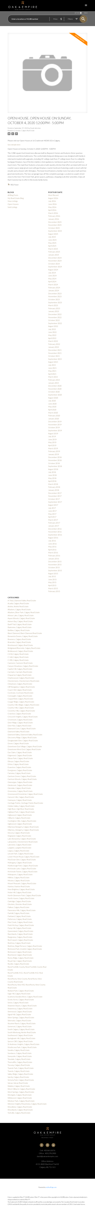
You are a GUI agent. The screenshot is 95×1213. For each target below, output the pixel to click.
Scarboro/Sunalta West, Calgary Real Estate (25, 996)
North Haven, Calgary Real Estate (21, 898)
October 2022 (54, 320)
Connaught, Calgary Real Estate (20, 696)
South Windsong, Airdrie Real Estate (22, 1032)
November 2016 (55, 532)
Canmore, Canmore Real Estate (20, 663)
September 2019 (55, 430)
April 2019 (52, 445)
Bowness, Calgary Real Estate (19, 639)
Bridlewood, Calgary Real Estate (20, 651)
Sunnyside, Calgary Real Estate (20, 1056)
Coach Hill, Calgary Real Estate (20, 690)
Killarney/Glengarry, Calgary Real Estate (23, 827)
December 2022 (55, 314)
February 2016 (54, 555)
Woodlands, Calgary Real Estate (20, 1110)
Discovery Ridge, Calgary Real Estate (22, 737)
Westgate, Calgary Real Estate (20, 1095)
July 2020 (52, 401)
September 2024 (55, 266)
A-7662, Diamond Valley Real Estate (22, 600)
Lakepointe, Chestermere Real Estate (23, 842)
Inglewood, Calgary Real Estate (20, 824)
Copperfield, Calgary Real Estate (20, 699)
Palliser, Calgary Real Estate (18, 907)
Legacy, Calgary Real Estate (18, 851)
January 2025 (53, 255)
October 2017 (54, 499)
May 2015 (52, 582)
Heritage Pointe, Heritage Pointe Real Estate (25, 803)
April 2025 (52, 246)
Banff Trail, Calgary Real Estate (20, 624)
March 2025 (53, 249)
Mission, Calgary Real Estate (19, 880)
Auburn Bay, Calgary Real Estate (20, 621)
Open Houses (13, 204)
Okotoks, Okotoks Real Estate (20, 904)
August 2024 (53, 269)
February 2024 (54, 287)
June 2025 (52, 240)
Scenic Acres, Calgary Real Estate (21, 999)
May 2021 (52, 371)
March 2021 (53, 377)
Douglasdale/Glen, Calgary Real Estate (23, 740)
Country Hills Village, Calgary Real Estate (23, 705)
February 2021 (54, 380)
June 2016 (52, 544)
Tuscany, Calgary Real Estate (19, 1065)
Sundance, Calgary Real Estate (20, 1053)
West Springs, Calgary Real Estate (21, 1092)
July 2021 (52, 365)
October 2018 (54, 463)
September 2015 (55, 570)
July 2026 (52, 201)
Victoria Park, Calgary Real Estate (21, 1080)
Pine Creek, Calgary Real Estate (20, 922)
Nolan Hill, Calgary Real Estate (19, 892)
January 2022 (53, 347)
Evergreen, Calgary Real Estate (20, 770)
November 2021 (55, 353)
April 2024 (52, 281)
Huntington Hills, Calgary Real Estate (22, 821)
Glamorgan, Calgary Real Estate (20, 782)
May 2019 (52, 442)
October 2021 (54, 356)
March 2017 (53, 520)
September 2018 (55, 466)
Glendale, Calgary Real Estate (19, 788)
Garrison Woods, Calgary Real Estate (22, 779)
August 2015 (53, 573)
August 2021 (53, 362)
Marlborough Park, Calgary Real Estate (23, 865)
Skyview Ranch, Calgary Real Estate (22, 1023)
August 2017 (53, 505)
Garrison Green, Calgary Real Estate (22, 776)
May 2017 (52, 514)
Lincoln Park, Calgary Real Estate (20, 853)
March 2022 (53, 341)
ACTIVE (77, 13)
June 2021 (52, 368)
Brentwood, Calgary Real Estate (20, 645)
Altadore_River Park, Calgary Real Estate (24, 612)
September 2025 (55, 231)
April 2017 (52, 517)
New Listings (13, 201)
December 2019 (55, 421)
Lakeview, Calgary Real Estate (19, 845)
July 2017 (52, 508)
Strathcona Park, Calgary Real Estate (22, 1047)
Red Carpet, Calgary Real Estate (20, 940)
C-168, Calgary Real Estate (18, 657)
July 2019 (52, 436)
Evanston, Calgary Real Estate (19, 767)
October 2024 (54, 264)
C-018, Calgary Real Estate (18, 654)
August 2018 (53, 469)
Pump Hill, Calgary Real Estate (19, 928)
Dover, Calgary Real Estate (18, 743)
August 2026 (53, 198)
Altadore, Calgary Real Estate (19, 609)
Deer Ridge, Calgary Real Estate (20, 722)
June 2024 (52, 275)
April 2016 (52, 549)
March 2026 (53, 213)
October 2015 (54, 567)
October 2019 (54, 427)
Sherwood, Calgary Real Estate (20, 1011)
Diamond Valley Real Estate (18, 731)
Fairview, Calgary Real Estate (19, 773)
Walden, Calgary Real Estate (19, 1086)
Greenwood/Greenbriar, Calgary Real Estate (25, 794)
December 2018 (55, 457)
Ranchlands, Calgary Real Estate (20, 934)
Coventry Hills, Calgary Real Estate (21, 711)
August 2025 (53, 234)
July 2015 (52, 576)
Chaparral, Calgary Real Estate (20, 675)
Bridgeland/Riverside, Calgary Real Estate (24, 648)
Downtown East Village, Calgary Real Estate (25, 746)
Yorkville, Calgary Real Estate (19, 1113)
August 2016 (53, 537)
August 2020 (53, 398)
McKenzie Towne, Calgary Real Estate (22, 871)
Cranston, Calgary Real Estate (24, 131)
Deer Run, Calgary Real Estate (19, 725)
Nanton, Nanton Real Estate (19, 886)
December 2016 (55, 529)
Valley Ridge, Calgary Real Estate (20, 1074)
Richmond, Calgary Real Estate (20, 952)
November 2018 (55, 460)
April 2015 (52, 585)
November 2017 (55, 496)
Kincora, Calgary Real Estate (19, 833)
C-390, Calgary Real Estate (18, 660)
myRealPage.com (51, 1187)
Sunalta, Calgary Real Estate (19, 1050)
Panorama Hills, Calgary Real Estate (22, 910)
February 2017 (54, 523)
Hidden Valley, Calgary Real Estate (21, 806)
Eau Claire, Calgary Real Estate (20, 752)
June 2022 (52, 332)
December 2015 (55, 561)
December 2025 (55, 222)
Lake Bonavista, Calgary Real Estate (22, 839)
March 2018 (53, 484)
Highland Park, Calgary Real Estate (21, 812)
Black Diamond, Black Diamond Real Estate (25, 633)
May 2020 (52, 406)
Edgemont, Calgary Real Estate (20, 755)
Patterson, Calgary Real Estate (20, 919)
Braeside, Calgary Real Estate (19, 642)
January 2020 (53, 418)
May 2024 (52, 278)
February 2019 (54, 451)
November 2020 (55, 389)
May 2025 (52, 243)
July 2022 (52, 329)
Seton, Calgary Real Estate (18, 1002)
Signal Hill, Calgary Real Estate (19, 1014)
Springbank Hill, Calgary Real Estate (21, 1038)
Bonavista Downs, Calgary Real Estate (23, 636)
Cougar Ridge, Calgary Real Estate (21, 702)
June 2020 (52, 404)
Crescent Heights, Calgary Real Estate (23, 716)
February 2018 (54, 487)
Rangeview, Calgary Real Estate (20, 937)
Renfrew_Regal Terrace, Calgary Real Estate (25, 946)
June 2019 (52, 439)
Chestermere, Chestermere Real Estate (23, 681)
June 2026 (52, 204)
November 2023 (55, 296)
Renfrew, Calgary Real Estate (19, 943)
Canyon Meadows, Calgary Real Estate (23, 666)
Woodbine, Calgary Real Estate (20, 1107)
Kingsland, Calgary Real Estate (19, 836)
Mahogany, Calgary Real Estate (20, 862)
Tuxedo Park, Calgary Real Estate (21, 1068)
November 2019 (55, 424)
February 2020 (54, 415)
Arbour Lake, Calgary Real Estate (21, 615)
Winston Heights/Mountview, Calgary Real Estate (27, 1104)
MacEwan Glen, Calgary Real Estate (22, 859)
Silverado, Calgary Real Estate (19, 1020)
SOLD (85, 13)
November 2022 (55, 317)
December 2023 (55, 293)
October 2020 (54, 392)
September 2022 (55, 323)
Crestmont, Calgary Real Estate (20, 720)
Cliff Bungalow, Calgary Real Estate (21, 687)
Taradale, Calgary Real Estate (19, 1059)
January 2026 (53, 219)
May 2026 (52, 207)
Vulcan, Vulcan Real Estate (18, 1083)
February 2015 (54, 591)
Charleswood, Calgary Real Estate (21, 678)
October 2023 (54, 299)
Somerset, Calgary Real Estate (20, 1026)
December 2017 (55, 493)
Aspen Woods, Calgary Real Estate (21, 618)
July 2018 (52, 472)
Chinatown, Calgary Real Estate (20, 684)
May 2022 (52, 335)
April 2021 (52, 374)
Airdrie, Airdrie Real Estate (18, 606)
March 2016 (53, 552)
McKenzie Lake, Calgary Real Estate (22, 868)
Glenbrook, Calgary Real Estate (20, 785)
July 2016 (52, 541)
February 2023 (54, 308)
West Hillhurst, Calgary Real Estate (21, 1089)
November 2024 (55, 261)
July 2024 (52, 273)
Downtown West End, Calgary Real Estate (24, 749)
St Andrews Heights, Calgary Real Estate (23, 1044)
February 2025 (54, 252)
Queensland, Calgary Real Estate (20, 931)
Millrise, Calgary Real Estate (18, 877)
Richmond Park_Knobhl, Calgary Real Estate (25, 949)
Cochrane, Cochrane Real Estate (20, 693)
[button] (42, 1145)
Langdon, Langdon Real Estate (19, 848)
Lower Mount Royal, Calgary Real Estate (23, 856)
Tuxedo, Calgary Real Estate (19, 1071)
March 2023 (53, 305)
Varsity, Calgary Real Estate (18, 1077)
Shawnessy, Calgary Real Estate (20, 1008)
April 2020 (52, 409)
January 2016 (53, 558)
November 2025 (55, 225)
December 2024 (55, 258)
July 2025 (52, 237)
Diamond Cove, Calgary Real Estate (22, 728)
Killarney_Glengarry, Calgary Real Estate (23, 830)
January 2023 (53, 311)
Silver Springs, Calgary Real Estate (21, 1017)
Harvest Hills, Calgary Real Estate (21, 797)
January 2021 (53, 383)
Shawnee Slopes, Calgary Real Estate (22, 1005)
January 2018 (53, 490)
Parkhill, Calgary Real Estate (18, 913)
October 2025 (54, 228)
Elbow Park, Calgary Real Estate (20, 758)
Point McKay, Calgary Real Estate (21, 925)
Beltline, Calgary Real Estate (19, 630)
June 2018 (52, 475)
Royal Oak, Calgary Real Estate (20, 961)
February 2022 (54, 344)
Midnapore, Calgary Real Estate (20, 874)
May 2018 (52, 478)
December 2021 (55, 350)
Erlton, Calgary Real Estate (18, 764)
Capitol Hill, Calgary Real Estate (20, 669)
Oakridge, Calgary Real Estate (19, 901)
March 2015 (53, 588)
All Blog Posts (13, 195)
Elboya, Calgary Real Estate (18, 761)
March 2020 (53, 413)
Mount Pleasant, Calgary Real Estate (22, 883)
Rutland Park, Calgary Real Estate (21, 991)
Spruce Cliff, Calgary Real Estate (20, 1041)
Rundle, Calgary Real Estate (18, 964)
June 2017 (52, 511)
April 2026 (52, 210)
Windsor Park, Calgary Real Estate (21, 1101)
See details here (14, 144)
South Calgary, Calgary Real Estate (21, 1029)
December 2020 (55, 386)
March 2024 (53, 284)
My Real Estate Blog (16, 198)
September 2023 (55, 302)
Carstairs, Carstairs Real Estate (20, 672)
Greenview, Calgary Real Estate (20, 791)
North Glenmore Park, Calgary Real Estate (24, 895)
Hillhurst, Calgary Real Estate (19, 818)
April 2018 (52, 481)
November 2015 (55, 564)
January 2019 (53, 454)
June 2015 (52, 579)
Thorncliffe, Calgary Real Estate (20, 1062)
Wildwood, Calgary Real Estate (20, 1098)
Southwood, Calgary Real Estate (20, 1035)
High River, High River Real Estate (21, 809)
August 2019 (53, 433)
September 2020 (55, 395)
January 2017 (53, 526)
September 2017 (55, 502)
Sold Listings (12, 207)
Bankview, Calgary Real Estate (20, 627)
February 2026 (54, 216)
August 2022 (53, 326)
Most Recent (53, 195)
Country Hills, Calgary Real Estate (21, 708)
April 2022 (52, 338)
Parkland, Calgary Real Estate (19, 916)
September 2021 (55, 359)
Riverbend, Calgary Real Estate (20, 955)
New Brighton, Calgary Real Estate (21, 889)
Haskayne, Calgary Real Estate (20, 800)
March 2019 (53, 448)
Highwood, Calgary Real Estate (20, 815)
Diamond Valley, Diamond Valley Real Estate (25, 734)
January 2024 (53, 290)
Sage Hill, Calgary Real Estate (19, 993)
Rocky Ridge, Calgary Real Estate (20, 958)
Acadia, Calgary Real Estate (18, 603)
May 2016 (52, 546)
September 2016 (55, 535)
